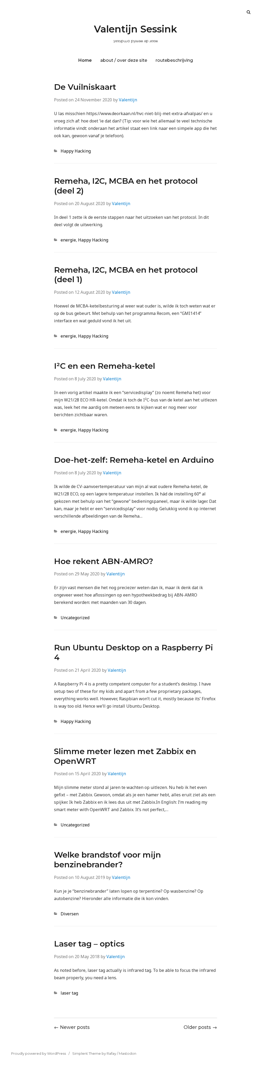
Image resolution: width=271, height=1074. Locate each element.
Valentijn (128, 100)
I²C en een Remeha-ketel (104, 366)
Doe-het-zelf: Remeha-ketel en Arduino (134, 460)
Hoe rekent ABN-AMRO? (103, 561)
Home (85, 60)
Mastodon (127, 1053)
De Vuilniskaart (85, 87)
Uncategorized (75, 618)
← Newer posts (72, 1027)
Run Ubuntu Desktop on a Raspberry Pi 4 (133, 652)
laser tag (69, 993)
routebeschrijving (174, 60)
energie (68, 240)
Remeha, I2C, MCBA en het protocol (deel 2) (126, 186)
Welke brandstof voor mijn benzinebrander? (107, 859)
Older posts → (200, 1027)
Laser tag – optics (89, 944)
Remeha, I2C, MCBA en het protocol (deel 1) (126, 275)
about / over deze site (123, 60)
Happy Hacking (76, 151)
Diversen (70, 914)
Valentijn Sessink (135, 29)
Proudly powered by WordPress (38, 1053)
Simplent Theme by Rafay (94, 1053)
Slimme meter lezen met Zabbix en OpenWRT (125, 756)
